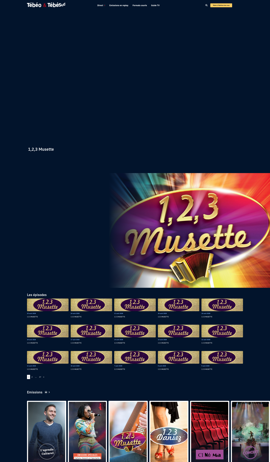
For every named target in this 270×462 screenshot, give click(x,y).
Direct (100, 5)
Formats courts (140, 5)
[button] (206, 5)
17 (40, 376)
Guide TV (155, 5)
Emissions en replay (118, 5)
